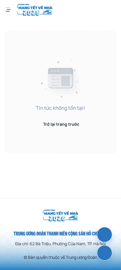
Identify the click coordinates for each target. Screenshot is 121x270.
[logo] (34, 9)
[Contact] (104, 253)
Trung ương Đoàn (81, 257)
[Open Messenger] (104, 234)
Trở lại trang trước (61, 124)
